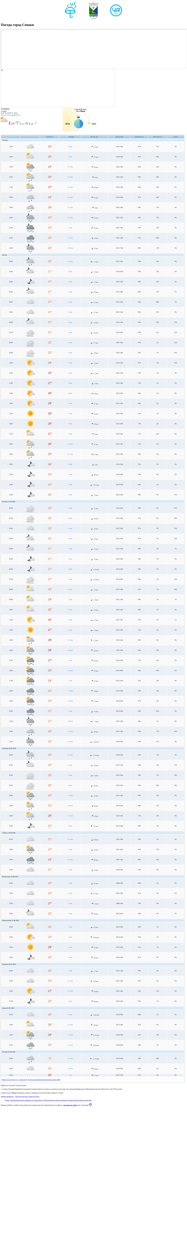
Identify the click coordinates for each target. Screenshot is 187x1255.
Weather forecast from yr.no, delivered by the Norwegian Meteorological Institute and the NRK (31, 1080)
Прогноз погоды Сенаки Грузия (27, 1096)
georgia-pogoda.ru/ (7, 1096)
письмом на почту (70, 1105)
